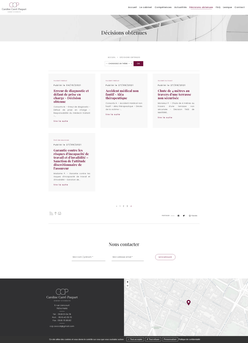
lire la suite (61, 121)
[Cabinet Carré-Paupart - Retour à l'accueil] (14, 7)
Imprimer (60, 213)
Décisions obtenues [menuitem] (201, 7)
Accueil (112, 57)
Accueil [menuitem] (132, 7)
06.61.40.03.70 (65, 317)
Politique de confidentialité (189, 339)
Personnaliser (170, 339)
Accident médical (60, 81)
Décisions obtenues (130, 57)
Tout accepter (136, 339)
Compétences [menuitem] (163, 7)
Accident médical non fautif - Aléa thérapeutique (122, 94)
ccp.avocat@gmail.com (62, 326)
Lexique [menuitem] (227, 7)
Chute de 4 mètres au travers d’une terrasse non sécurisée (174, 94)
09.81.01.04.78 (64, 314)
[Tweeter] (184, 215)
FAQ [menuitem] (218, 7)
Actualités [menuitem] (180, 7)
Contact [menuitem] (240, 7)
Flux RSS (51, 213)
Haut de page (55, 213)
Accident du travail (165, 81)
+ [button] (127, 282)
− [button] (127, 285)
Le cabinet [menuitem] (146, 7)
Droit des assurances (61, 140)
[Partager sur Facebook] (178, 215)
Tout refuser (154, 339)
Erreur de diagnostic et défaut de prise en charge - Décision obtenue (71, 96)
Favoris (194, 216)
